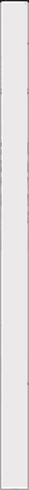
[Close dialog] (26, 3)
